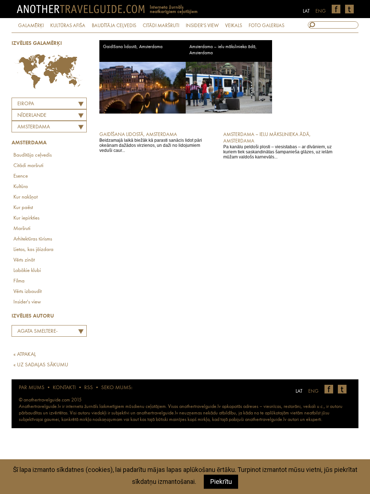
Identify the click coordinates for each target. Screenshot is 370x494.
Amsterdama (33, 127)
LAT (306, 11)
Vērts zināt (24, 260)
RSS (88, 388)
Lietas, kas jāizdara (33, 249)
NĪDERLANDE (31, 115)
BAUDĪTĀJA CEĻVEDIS (114, 25)
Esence (20, 176)
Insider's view (27, 302)
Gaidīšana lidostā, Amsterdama (133, 46)
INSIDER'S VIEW (202, 25)
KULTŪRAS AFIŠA (67, 25)
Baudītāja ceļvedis (32, 155)
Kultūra (20, 186)
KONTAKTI (64, 388)
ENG (320, 11)
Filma (19, 281)
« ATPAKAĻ (24, 354)
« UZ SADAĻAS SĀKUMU (40, 365)
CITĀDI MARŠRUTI (161, 25)
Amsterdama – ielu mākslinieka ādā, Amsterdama (223, 49)
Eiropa (25, 104)
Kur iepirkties (26, 218)
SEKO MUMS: (116, 388)
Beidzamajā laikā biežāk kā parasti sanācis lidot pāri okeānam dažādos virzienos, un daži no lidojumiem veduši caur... (150, 142)
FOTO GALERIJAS (266, 25)
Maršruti (21, 228)
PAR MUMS (31, 388)
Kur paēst (23, 207)
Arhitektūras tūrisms (32, 239)
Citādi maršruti (28, 166)
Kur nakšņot (25, 197)
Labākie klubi (27, 270)
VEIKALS (233, 25)
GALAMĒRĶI (31, 25)
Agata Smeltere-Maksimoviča (36, 332)
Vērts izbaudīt (27, 291)
